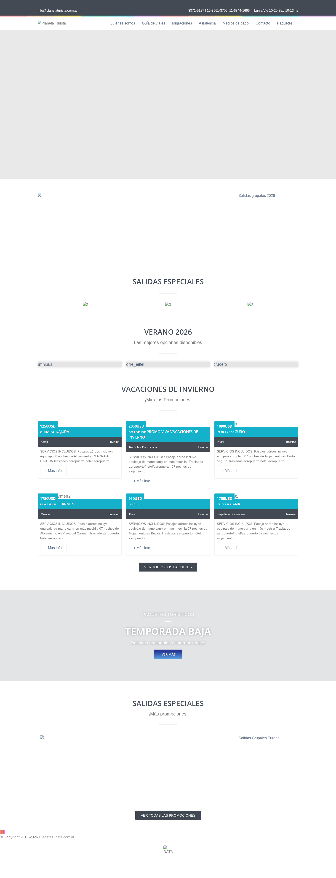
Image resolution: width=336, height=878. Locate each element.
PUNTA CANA (228, 504)
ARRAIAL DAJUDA (54, 431)
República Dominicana (143, 447)
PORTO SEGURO (231, 431)
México (45, 514)
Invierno (114, 442)
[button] (40, 305)
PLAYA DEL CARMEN (57, 504)
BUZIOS (134, 504)
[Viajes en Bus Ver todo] (80, 364)
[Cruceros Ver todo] (256, 364)
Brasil (44, 442)
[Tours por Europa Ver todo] (168, 364)
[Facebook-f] (5, 864)
